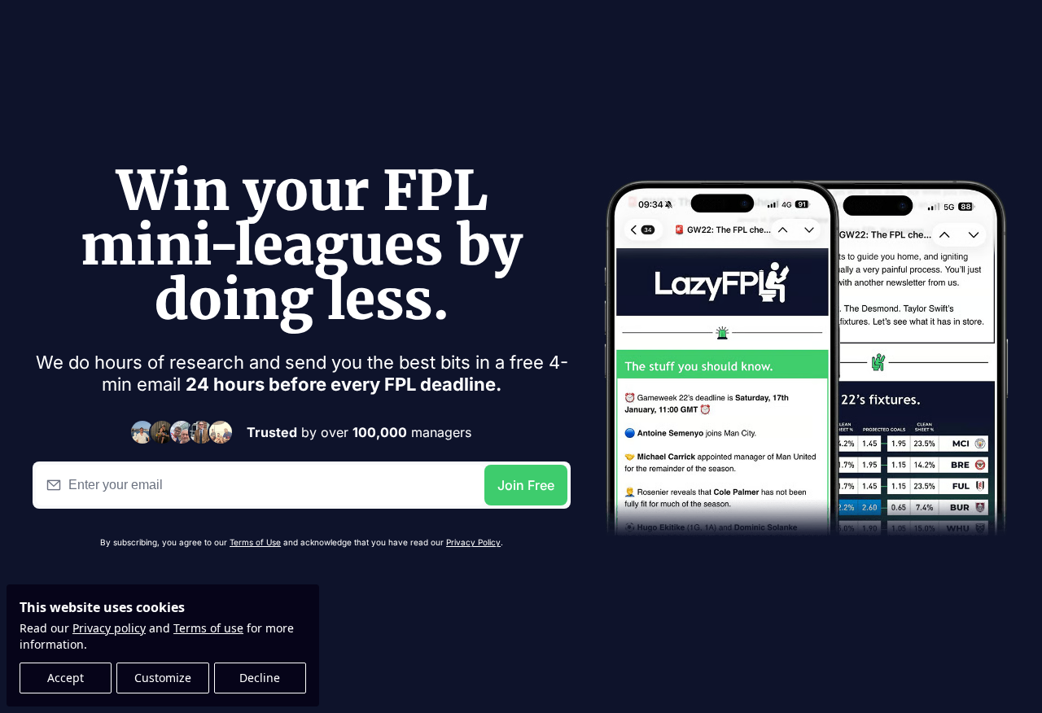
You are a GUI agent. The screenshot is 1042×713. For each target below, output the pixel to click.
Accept (65, 677)
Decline (259, 677)
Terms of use (208, 628)
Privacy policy (109, 628)
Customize (162, 677)
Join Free (525, 485)
